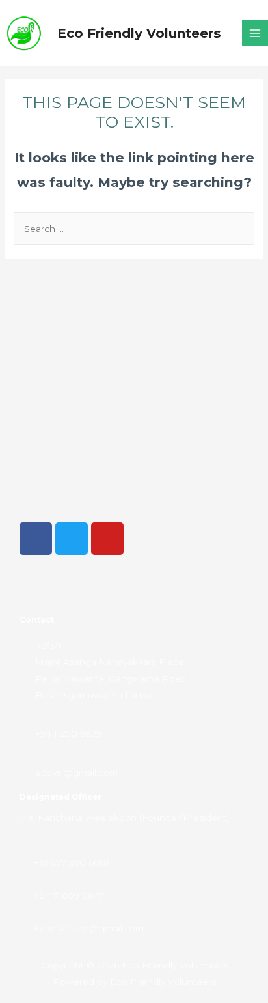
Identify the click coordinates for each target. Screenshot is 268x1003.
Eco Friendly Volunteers (139, 33)
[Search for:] (134, 228)
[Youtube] (107, 538)
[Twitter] (71, 538)
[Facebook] (36, 538)
